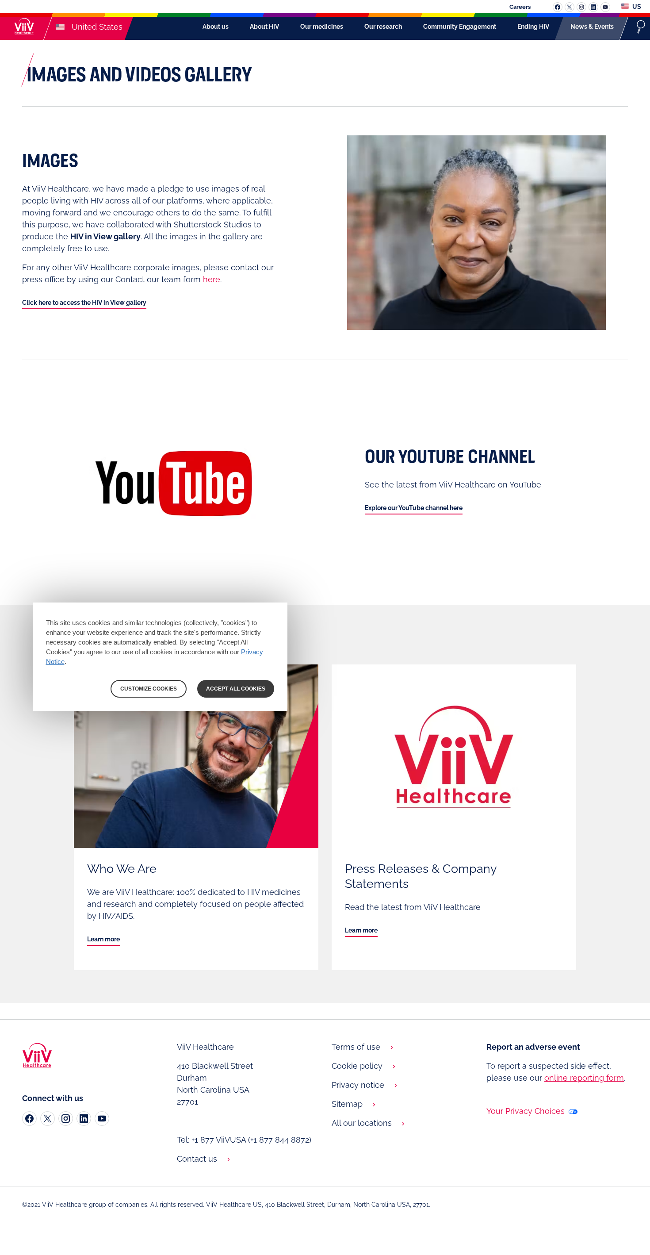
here (211, 279)
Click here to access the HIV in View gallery (84, 302)
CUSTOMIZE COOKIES (148, 689)
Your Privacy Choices (526, 1111)
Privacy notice (358, 1085)
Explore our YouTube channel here (414, 507)
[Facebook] (29, 1118)
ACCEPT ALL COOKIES (235, 689)
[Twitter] (47, 1118)
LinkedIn (593, 7)
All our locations (362, 1123)
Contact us (197, 1158)
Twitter (569, 7)
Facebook (557, 7)
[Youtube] (102, 1118)
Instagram (581, 7)
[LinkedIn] (83, 1118)
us (636, 6)
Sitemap (347, 1104)
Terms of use (356, 1047)
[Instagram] (65, 1118)
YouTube (605, 7)
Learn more (103, 939)
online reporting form (584, 1077)
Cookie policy (357, 1066)
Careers (520, 7)
